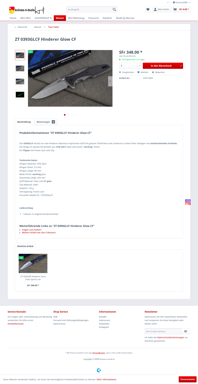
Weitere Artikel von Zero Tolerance (38, 232)
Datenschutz (59, 323)
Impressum (104, 320)
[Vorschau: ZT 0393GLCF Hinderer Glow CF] (20, 55)
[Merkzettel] (148, 9)
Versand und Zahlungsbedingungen (71, 320)
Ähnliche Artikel (25, 246)
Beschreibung (24, 121)
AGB (55, 316)
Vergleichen (128, 72)
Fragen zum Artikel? (31, 229)
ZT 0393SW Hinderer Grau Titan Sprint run (33, 278)
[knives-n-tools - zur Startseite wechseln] (27, 10)
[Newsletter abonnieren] (185, 331)
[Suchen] (114, 9)
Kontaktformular (16, 323)
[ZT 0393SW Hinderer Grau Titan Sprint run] (33, 263)
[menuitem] (91, 9)
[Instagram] (188, 202)
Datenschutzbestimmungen (170, 337)
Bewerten (160, 72)
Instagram (104, 327)
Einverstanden (187, 379)
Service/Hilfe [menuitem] (181, 2)
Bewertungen (45, 121)
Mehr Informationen (106, 379)
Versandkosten (98, 353)
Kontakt (103, 316)
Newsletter (104, 323)
